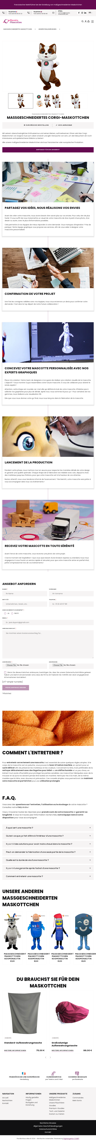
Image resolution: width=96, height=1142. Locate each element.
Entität (5, 599)
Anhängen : (7, 662)
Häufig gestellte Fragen (32, 1098)
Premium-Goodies (56, 1108)
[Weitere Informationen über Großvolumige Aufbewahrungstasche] (72, 1012)
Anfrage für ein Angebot (48, 149)
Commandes (78, 1098)
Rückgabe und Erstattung (31, 1103)
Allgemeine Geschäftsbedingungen (48, 1126)
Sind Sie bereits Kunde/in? (13, 610)
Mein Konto (77, 1100)
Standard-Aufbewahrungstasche (23, 1042)
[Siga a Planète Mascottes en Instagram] (82, 12)
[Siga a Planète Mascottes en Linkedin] (85, 12)
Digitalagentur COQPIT (71, 1138)
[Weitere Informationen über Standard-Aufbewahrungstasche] (24, 1012)
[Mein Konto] (85, 21)
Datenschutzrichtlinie (48, 1129)
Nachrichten (7, 1100)
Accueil (5, 1098)
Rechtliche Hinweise (48, 1123)
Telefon (52, 599)
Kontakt (5, 1103)
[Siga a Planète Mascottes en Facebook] (79, 12)
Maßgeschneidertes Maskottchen (18, 29)
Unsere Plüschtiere (56, 1103)
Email (5, 618)
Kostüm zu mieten (56, 1114)
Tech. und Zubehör (57, 1111)
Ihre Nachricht (9, 628)
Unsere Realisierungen (47, 29)
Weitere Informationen (15, 1050)
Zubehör (8, 1038)
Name (5, 589)
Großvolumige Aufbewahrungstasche (64, 1044)
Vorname (52, 589)
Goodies (52, 1105)
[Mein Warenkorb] (88, 21)
